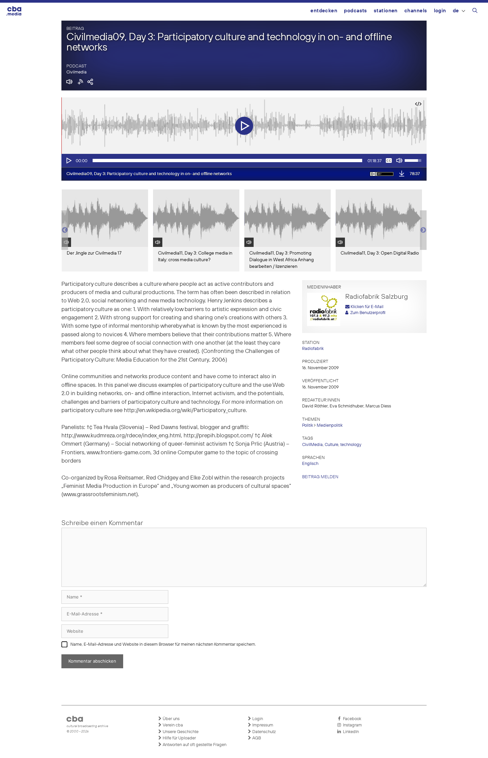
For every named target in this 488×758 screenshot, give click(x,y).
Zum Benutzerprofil (366, 313)
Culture (331, 445)
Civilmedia (76, 72)
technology (350, 445)
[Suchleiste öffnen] (475, 12)
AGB (256, 738)
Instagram (351, 725)
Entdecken (323, 10)
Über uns (171, 719)
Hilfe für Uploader (179, 738)
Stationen (386, 10)
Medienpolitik (330, 425)
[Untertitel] (388, 160)
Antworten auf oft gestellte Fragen (194, 745)
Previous (64, 230)
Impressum (262, 725)
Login (440, 10)
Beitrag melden (320, 477)
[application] (244, 160)
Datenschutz (263, 732)
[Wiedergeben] (68, 160)
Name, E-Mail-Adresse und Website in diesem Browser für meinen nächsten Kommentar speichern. (163, 644)
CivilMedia (312, 445)
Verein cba (172, 725)
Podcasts (355, 10)
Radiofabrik (313, 349)
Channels (415, 10)
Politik (307, 425)
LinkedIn (350, 732)
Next (423, 230)
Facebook (351, 719)
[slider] (227, 160)
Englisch (310, 464)
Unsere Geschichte (180, 732)
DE (456, 10)
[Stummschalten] (399, 160)
